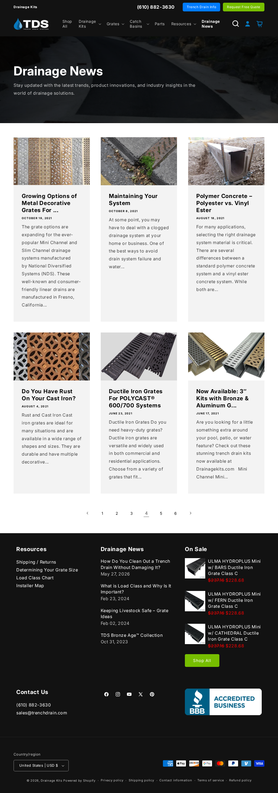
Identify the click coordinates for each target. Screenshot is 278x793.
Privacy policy (112, 780)
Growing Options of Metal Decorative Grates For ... (49, 203)
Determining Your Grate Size (47, 570)
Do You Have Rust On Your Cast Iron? (49, 395)
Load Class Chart (35, 577)
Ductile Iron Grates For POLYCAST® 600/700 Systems (136, 398)
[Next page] (190, 513)
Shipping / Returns (36, 562)
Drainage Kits (51, 780)
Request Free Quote (243, 7)
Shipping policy (141, 780)
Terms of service (210, 780)
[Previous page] (88, 513)
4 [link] (146, 513)
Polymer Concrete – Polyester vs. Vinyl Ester (224, 203)
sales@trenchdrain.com (41, 712)
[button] (89, 24)
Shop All (202, 660)
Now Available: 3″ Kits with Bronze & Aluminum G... (222, 398)
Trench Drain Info (201, 7)
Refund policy (240, 780)
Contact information (175, 780)
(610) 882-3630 (33, 705)
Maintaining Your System (133, 199)
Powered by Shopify (79, 780)
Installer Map (30, 585)
